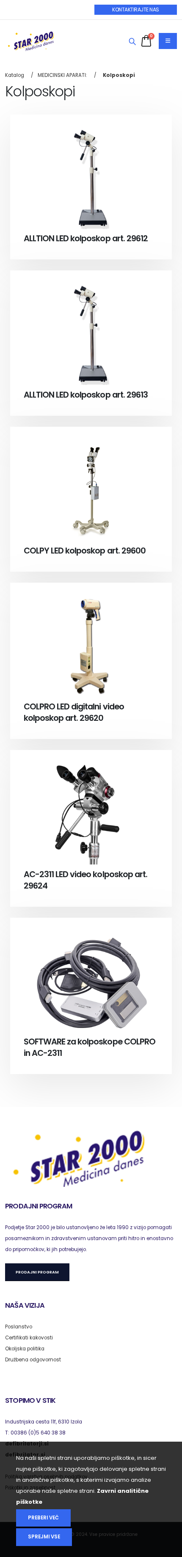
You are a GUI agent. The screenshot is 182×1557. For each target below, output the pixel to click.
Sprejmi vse (44, 1536)
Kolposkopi (119, 75)
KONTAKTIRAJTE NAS (135, 9)
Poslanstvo (18, 1326)
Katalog (14, 75)
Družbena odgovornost (33, 1359)
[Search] (132, 41)
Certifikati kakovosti (29, 1337)
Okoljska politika (24, 1348)
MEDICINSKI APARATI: (62, 75)
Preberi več (43, 1517)
